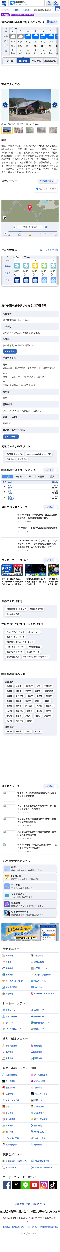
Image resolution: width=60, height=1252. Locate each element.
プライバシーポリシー (30, 1227)
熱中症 (7, 266)
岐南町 (37, 701)
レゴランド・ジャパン (15, 647)
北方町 (49, 711)
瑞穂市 (49, 696)
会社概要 (6, 1227)
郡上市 (18, 701)
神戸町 (39, 706)
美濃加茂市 (48, 691)
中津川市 (48, 686)
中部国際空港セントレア (16, 609)
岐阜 (10, 488)
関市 (38, 686)
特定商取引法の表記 (49, 1227)
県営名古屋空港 (36, 609)
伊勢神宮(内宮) (34, 647)
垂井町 (18, 706)
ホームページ (10, 437)
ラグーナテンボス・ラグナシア (35, 657)
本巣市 (9, 701)
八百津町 (48, 716)
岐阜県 (27, 10)
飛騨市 (18, 731)
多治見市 (29, 686)
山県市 (39, 696)
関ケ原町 (29, 706)
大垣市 (18, 686)
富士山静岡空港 (13, 614)
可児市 (30, 696)
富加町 (18, 716)
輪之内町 (49, 706)
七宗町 (37, 716)
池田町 (39, 711)
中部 (16, 10)
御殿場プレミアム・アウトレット (20, 642)
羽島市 (28, 691)
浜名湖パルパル (33, 652)
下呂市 (28, 731)
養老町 (9, 706)
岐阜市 (9, 686)
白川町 (9, 721)
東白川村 (19, 721)
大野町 (30, 711)
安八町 (9, 711)
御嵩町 (30, 721)
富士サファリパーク (15, 652)
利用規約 (16, 1227)
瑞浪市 (18, 691)
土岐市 (9, 696)
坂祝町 (9, 716)
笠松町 (47, 701)
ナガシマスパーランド (15, 632)
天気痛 (7, 273)
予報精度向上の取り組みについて (29, 1204)
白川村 (37, 731)
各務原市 (19, 696)
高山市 (9, 731)
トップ (5, 10)
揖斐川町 (19, 711)
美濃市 (9, 691)
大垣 (10, 493)
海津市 (28, 701)
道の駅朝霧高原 (13, 657)
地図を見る (9, 351)
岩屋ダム (10, 459)
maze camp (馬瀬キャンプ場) (39, 454)
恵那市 (37, 691)
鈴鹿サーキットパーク (15, 637)
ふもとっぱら (34, 632)
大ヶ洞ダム (22, 459)
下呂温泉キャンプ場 (15, 454)
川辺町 (28, 716)
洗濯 (8, 280)
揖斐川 (11, 498)
